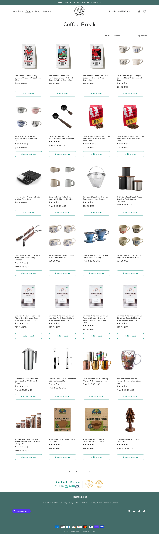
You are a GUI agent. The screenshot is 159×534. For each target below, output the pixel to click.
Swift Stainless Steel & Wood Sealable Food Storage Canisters (129, 199)
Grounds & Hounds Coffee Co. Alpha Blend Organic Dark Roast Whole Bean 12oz (28, 318)
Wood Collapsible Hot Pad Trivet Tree (128, 440)
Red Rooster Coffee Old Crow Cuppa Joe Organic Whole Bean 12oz (95, 78)
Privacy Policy (96, 503)
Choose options (130, 93)
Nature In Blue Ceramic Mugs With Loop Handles (61, 256)
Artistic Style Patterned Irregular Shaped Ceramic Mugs (26, 138)
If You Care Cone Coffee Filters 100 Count (62, 440)
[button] (17, 11)
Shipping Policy (66, 503)
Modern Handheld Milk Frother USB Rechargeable (62, 380)
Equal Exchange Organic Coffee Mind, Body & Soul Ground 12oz (130, 138)
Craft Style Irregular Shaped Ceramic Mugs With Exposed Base (129, 78)
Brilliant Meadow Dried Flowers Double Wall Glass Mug (129, 381)
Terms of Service (111, 503)
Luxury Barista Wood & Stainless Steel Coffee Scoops (61, 137)
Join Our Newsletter (49, 503)
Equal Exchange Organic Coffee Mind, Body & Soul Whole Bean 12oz (96, 138)
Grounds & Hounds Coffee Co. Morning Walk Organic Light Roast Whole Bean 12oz (61, 318)
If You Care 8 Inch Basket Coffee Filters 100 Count (93, 440)
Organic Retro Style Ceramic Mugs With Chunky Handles (61, 198)
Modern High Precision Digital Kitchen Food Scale (28, 198)
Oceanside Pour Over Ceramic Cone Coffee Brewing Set (96, 256)
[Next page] (96, 471)
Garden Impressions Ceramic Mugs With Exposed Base (129, 256)
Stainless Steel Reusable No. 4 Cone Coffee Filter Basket (96, 198)
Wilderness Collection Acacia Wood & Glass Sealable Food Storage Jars (28, 441)
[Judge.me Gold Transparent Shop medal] (89, 484)
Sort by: (107, 36)
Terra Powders (75, 531)
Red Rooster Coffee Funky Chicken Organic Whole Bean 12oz (28, 78)
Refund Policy (81, 503)
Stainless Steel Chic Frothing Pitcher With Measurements (95, 380)
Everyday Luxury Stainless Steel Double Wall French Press (26, 381)
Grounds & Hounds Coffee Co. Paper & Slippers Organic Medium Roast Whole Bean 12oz (95, 319)
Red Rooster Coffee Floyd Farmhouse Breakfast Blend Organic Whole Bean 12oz (61, 78)
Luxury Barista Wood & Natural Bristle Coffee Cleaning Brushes (28, 257)
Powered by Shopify (88, 531)
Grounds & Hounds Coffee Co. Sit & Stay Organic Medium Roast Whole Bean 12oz (129, 318)
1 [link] (63, 471)
